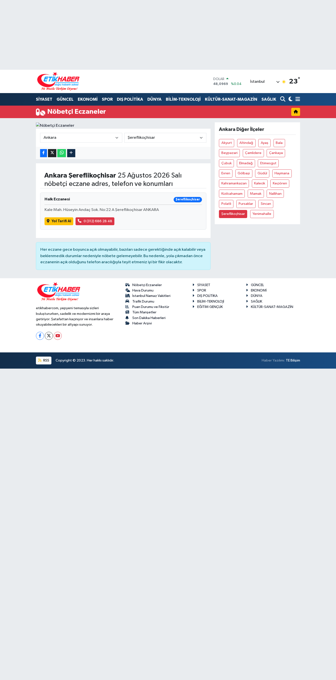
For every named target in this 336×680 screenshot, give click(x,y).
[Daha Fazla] (71, 153)
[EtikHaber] (58, 81)
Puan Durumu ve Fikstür (150, 307)
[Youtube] (58, 336)
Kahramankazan (234, 183)
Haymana (282, 173)
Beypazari (229, 153)
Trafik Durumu (143, 301)
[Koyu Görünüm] (289, 99)
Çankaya (276, 153)
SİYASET (44, 99)
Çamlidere (253, 153)
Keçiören (280, 183)
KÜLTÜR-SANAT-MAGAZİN (231, 99)
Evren (225, 173)
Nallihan (275, 193)
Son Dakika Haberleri (149, 318)
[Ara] (283, 99)
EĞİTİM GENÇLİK (210, 307)
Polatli (226, 204)
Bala (279, 143)
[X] (49, 336)
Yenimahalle (261, 214)
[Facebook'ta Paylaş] (43, 153)
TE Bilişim (293, 360)
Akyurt (226, 143)
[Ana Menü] (296, 99)
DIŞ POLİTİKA (130, 99)
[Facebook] (40, 336)
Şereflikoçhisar (233, 214)
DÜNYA (154, 99)
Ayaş (264, 143)
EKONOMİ (88, 99)
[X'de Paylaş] (52, 153)
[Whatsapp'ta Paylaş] (61, 153)
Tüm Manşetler (144, 312)
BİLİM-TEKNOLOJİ (183, 99)
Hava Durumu (142, 290)
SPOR (107, 99)
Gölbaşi (244, 173)
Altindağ (246, 143)
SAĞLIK (268, 99)
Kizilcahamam (232, 193)
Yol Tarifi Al (61, 221)
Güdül (262, 173)
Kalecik (259, 183)
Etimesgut (268, 163)
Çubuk (226, 163)
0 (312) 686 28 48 (98, 221)
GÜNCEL (65, 99)
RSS (46, 360)
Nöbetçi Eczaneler (147, 285)
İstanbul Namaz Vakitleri (151, 296)
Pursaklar (246, 204)
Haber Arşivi (142, 323)
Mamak (255, 193)
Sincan (266, 204)
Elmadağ (246, 163)
